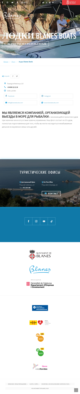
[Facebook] (2, 2)
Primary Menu (76, 16)
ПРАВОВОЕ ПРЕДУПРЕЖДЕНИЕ (17, 384)
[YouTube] (12, 2)
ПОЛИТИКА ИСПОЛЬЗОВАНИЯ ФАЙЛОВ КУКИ (55, 384)
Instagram (47, 96)
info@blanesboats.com (15, 103)
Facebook (11, 96)
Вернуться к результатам (27, 43)
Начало (6, 62)
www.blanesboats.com (51, 103)
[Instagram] (7, 2)
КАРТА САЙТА (34, 384)
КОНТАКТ (53, 193)
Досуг (13, 62)
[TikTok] (17, 2)
